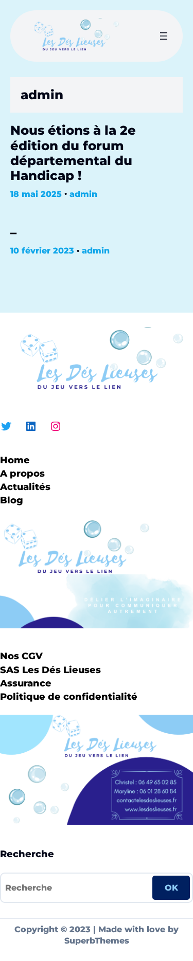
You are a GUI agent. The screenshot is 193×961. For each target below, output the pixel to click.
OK (171, 887)
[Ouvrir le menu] (163, 36)
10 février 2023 (42, 251)
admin (83, 194)
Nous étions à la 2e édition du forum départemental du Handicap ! (73, 153)
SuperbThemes (96, 941)
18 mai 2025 (36, 194)
